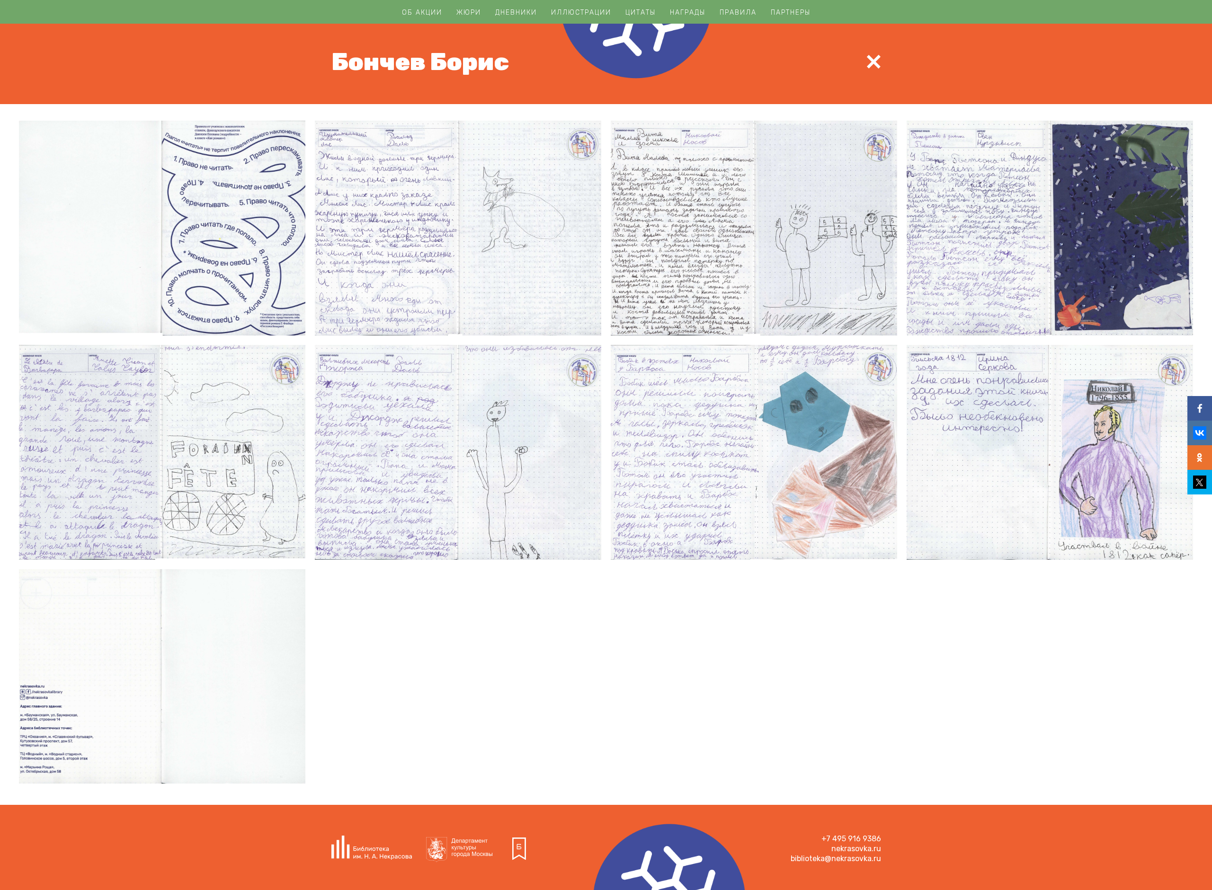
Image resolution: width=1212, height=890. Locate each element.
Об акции (422, 13)
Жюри (468, 13)
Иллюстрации (581, 13)
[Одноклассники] (1199, 457)
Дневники (516, 13)
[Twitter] (1199, 482)
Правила (738, 13)
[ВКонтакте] (1199, 433)
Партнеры (791, 13)
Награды (687, 13)
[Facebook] (1199, 408)
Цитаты (640, 13)
